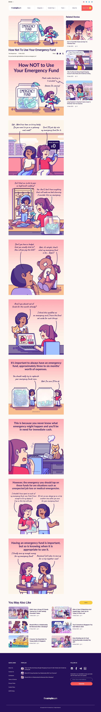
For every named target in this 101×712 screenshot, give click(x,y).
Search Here (85, 8)
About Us (74, 8)
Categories (39, 8)
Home (28, 8)
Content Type (51, 8)
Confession (11, 675)
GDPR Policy (12, 691)
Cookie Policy (12, 687)
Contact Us (11, 671)
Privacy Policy (12, 683)
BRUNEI (10, 2)
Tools (62, 8)
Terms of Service (13, 679)
